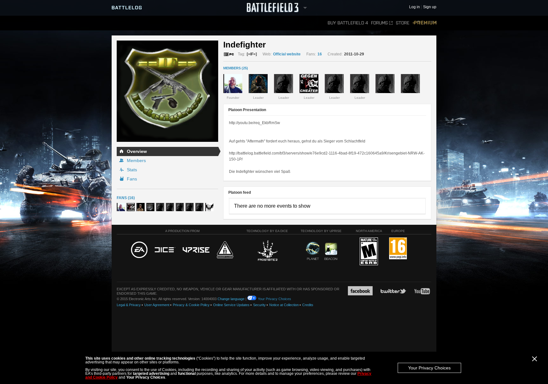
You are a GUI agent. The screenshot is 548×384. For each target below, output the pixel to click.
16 (319, 54)
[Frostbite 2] (267, 251)
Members (136, 160)
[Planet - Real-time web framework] (312, 251)
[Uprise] (196, 250)
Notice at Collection (284, 305)
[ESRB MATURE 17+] (369, 251)
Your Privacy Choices (429, 367)
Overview (137, 151)
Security (259, 305)
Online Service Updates (231, 305)
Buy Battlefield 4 (348, 23)
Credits (307, 305)
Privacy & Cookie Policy (191, 305)
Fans (132, 178)
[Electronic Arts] (139, 250)
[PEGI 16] (398, 248)
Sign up (429, 7)
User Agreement (156, 305)
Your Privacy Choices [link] (274, 299)
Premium (424, 23)
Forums (379, 23)
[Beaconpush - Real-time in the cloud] (330, 252)
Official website (287, 54)
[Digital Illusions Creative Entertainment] (165, 250)
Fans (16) (126, 198)
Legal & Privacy (129, 305)
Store (402, 23)
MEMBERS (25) (235, 68)
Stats (132, 169)
